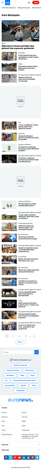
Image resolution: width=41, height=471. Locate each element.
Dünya (24, 412)
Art (19, 122)
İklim (3, 43)
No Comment (23, 234)
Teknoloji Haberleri (25, 223)
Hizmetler (5, 445)
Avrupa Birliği (9, 385)
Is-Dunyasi (22, 256)
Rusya (32, 375)
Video (4, 430)
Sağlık (24, 421)
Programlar (25, 430)
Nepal (22, 375)
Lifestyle (21, 53)
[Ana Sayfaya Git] (7, 2)
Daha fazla (5, 450)
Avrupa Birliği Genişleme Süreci (25, 380)
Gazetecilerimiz (7, 434)
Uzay (20, 300)
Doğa (20, 64)
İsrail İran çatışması (9, 8)
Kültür (24, 426)
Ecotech (21, 133)
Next (19, 342)
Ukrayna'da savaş (24, 8)
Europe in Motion (24, 144)
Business (5, 417)
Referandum (29, 370)
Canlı (36, 2)
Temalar (4, 408)
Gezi (3, 426)
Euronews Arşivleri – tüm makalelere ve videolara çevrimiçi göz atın (30, 436)
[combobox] (21, 352)
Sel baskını (10, 375)
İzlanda (23, 385)
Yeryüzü (24, 417)
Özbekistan (20, 390)
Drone (34, 385)
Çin (6, 380)
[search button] (36, 352)
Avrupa (4, 412)
